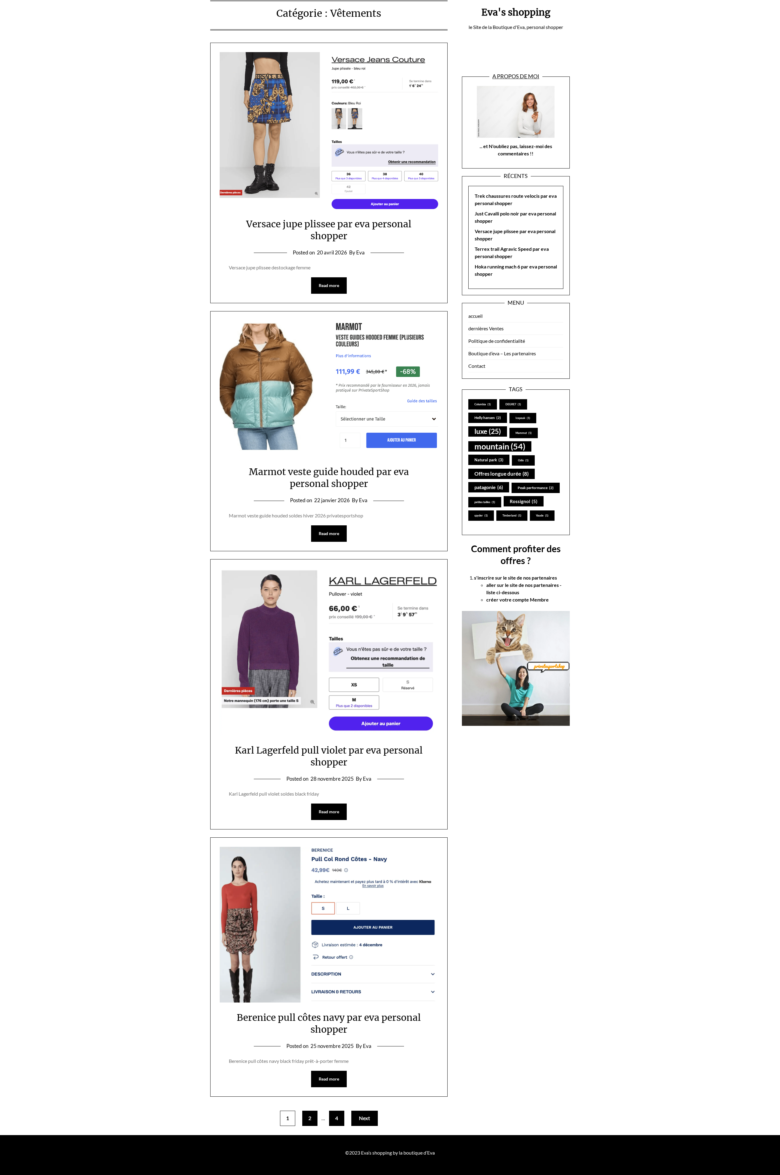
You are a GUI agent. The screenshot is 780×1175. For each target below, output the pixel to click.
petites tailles (484, 502)
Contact (476, 366)
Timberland (511, 515)
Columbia (482, 404)
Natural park (488, 459)
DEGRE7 (513, 404)
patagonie (488, 487)
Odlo (523, 460)
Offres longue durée (501, 473)
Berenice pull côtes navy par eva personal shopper (329, 1023)
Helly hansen (487, 418)
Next (364, 1118)
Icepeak (523, 418)
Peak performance (536, 488)
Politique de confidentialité (496, 341)
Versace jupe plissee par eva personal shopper (328, 230)
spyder (481, 515)
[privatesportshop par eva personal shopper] (516, 668)
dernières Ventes (486, 328)
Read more (329, 285)
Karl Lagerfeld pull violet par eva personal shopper (329, 756)
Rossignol (523, 501)
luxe (487, 431)
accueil (475, 316)
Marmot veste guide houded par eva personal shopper (329, 477)
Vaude (542, 515)
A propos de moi (515, 76)
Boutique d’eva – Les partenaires (502, 353)
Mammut (524, 433)
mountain (499, 446)
